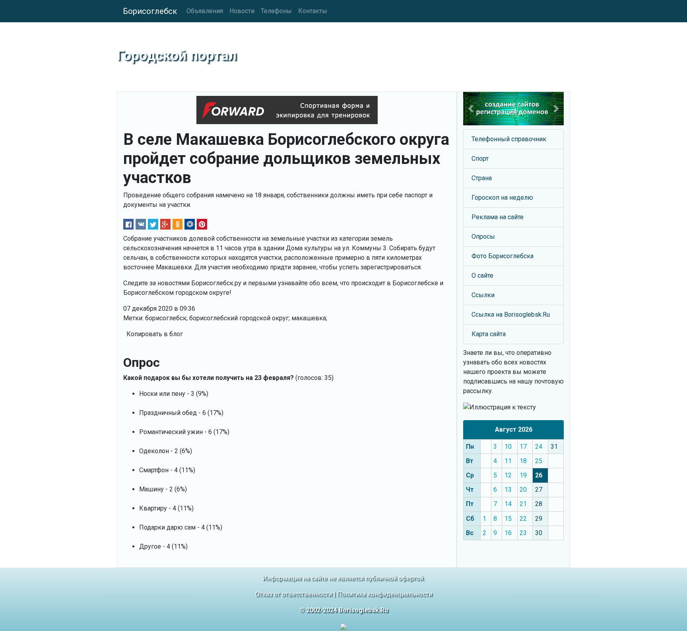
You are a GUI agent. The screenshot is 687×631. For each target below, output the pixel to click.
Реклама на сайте (498, 217)
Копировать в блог (154, 334)
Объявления (204, 11)
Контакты (312, 11)
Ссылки (483, 295)
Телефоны (276, 11)
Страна (482, 178)
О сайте (482, 275)
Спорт (480, 158)
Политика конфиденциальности (384, 594)
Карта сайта (489, 334)
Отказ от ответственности (293, 594)
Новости (241, 11)
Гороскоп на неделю (502, 197)
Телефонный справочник (509, 139)
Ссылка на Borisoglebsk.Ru (511, 314)
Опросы (483, 236)
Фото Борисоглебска (503, 256)
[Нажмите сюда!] (513, 108)
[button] (470, 108)
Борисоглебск (150, 11)
